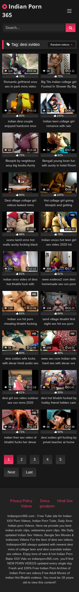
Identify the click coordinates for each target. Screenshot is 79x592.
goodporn (47, 506)
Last (29, 472)
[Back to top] (65, 579)
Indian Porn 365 (22, 10)
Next (11, 472)
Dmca (44, 501)
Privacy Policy (21, 501)
